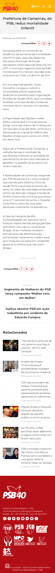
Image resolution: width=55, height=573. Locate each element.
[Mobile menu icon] (50, 6)
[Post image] (10, 345)
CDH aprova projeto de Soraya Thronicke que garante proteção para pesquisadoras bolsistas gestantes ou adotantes (35, 389)
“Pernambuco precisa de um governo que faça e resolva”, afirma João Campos (36, 346)
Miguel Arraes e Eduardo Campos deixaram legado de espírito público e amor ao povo (36, 412)
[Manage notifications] (7, 565)
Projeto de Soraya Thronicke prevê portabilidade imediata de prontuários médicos (36, 367)
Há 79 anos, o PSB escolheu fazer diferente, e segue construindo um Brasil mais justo (36, 433)
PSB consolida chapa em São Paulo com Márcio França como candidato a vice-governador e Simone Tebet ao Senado (36, 455)
